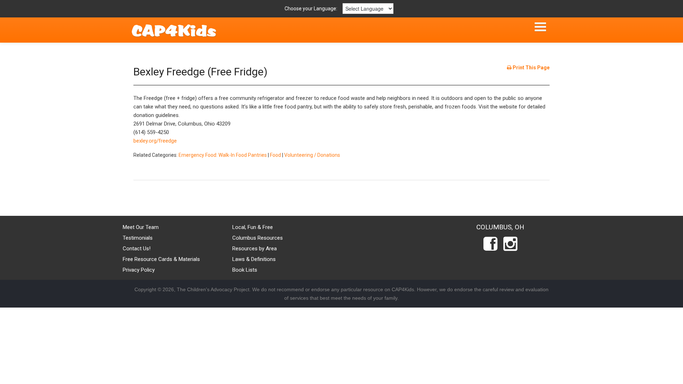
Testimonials (138, 238)
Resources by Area (254, 248)
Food (275, 155)
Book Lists (244, 270)
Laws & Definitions (254, 259)
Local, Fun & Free (252, 227)
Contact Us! (136, 248)
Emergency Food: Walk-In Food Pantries (223, 155)
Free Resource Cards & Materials (161, 259)
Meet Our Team (141, 227)
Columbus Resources (257, 238)
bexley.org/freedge (155, 141)
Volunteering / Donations (312, 155)
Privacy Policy (139, 270)
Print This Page (531, 67)
